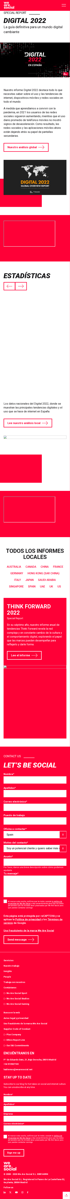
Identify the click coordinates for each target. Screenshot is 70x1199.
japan (29, 580)
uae (42, 586)
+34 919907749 (11, 1064)
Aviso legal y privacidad (16, 1018)
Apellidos (10, 788)
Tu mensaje (11, 873)
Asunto (8, 856)
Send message (17, 939)
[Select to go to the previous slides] (9, 286)
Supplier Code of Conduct (17, 1029)
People (7, 977)
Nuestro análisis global (22, 147)
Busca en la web (12, 1012)
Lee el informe (20, 655)
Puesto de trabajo (14, 815)
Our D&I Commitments (17, 1045)
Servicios (8, 960)
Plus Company (13, 1034)
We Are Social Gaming (17, 1004)
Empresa (8, 1114)
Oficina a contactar (15, 829)
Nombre (9, 774)
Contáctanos (10, 987)
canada (30, 566)
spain (32, 586)
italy (17, 580)
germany (16, 573)
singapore (16, 586)
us (59, 586)
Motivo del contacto (16, 842)
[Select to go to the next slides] (21, 286)
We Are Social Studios (17, 998)
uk (51, 586)
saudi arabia (47, 580)
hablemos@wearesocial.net (18, 1069)
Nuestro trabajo (11, 966)
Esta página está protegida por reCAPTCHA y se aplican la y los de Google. (33, 919)
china (45, 566)
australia (14, 566)
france (58, 566)
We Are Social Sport (16, 993)
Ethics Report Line (15, 1040)
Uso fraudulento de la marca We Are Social (29, 930)
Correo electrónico (15, 801)
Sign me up (13, 1152)
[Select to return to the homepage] (9, 5)
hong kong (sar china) (43, 573)
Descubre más (17, 362)
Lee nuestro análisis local (23, 423)
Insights (8, 971)
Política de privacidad (28, 919)
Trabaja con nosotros (14, 982)
